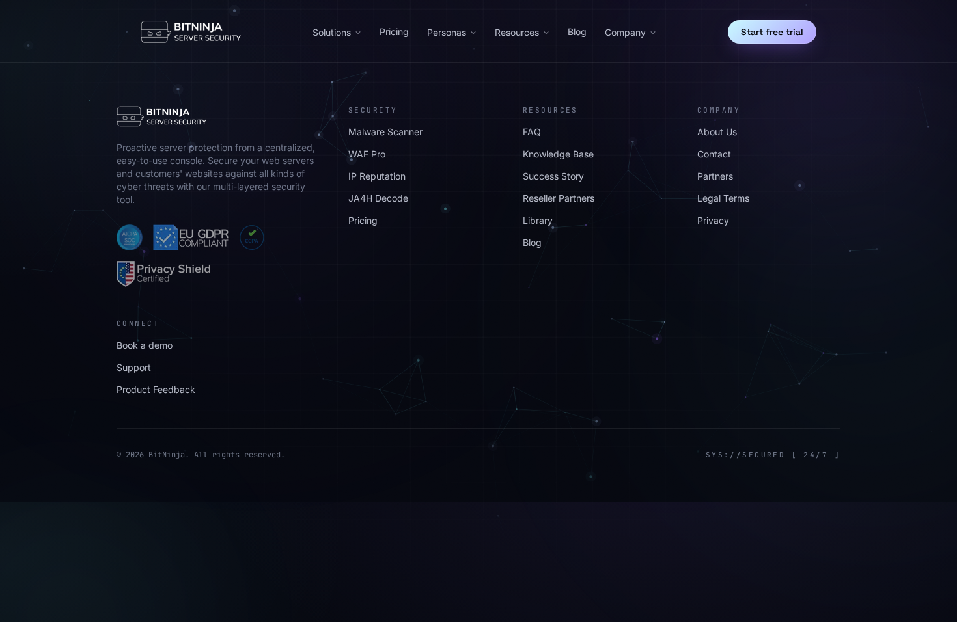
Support (134, 367)
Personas (446, 32)
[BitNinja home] (191, 32)
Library (538, 220)
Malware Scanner (385, 131)
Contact (714, 153)
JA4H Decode (378, 198)
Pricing (394, 31)
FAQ (532, 131)
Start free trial (772, 32)
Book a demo (145, 345)
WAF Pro (366, 153)
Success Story (553, 176)
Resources (517, 32)
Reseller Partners (558, 198)
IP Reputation (377, 176)
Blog (577, 31)
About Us (717, 131)
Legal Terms (723, 198)
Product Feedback (156, 389)
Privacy (713, 220)
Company (625, 32)
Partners (715, 176)
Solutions (331, 32)
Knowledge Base (558, 153)
